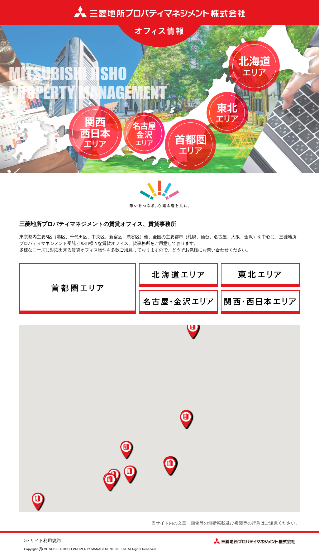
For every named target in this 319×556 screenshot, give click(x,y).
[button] (170, 467)
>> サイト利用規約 (42, 540)
